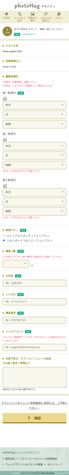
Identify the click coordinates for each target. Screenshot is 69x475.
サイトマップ (54, 464)
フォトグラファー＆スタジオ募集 (24, 464)
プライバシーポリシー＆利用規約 (38, 458)
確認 (37, 417)
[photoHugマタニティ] (34, 5)
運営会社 (10, 458)
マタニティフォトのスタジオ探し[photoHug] (37, 473)
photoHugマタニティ (21, 452)
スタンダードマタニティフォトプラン (29, 240)
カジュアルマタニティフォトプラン (28, 235)
